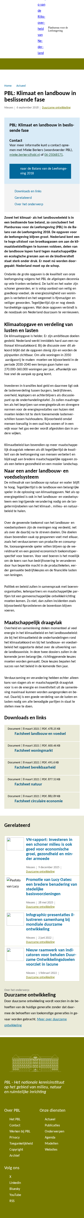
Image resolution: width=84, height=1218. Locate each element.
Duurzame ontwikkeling (56, 107)
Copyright (16, 1149)
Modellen (51, 1143)
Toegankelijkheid (21, 1143)
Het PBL (14, 1119)
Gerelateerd (23, 198)
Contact (14, 1125)
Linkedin (15, 1183)
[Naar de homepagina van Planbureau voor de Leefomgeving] (42, 29)
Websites (51, 1149)
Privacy (14, 1137)
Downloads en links (28, 191)
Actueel (50, 1119)
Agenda (50, 1137)
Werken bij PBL (19, 1131)
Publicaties (52, 1125)
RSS (11, 1201)
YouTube (15, 1195)
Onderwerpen (54, 1131)
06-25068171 (53, 155)
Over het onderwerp (29, 204)
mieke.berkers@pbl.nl (24, 155)
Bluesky (14, 1189)
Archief (14, 1155)
